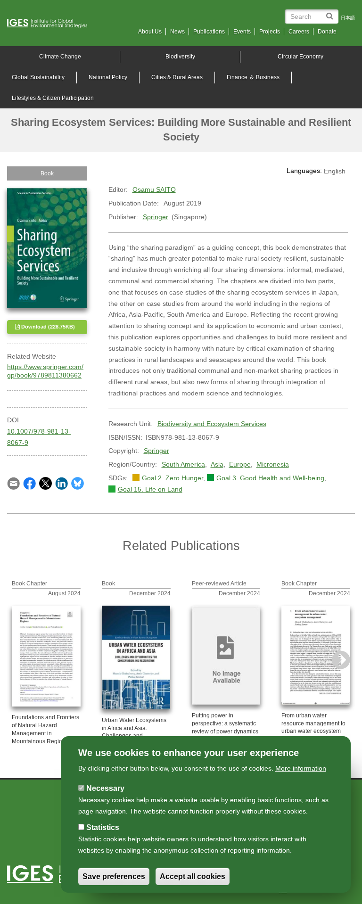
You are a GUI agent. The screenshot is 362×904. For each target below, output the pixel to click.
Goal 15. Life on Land (150, 489)
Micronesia (272, 464)
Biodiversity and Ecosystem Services (211, 423)
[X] (45, 482)
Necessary (105, 788)
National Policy (108, 77)
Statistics (102, 827)
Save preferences (113, 876)
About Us (150, 31)
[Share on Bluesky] (77, 482)
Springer (155, 217)
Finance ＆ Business (253, 77)
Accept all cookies (192, 876)
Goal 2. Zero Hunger (172, 478)
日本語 (348, 17)
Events (242, 31)
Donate (327, 31)
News (177, 31)
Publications (209, 31)
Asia (217, 464)
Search (331, 12)
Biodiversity (180, 56)
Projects (269, 31)
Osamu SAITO (154, 189)
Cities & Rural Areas (177, 77)
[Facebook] (29, 482)
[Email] (13, 482)
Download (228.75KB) (47, 326)
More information (300, 768)
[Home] (50, 23)
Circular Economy (300, 56)
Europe (240, 464)
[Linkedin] (61, 482)
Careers (298, 31)
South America (183, 464)
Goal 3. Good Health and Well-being (270, 478)
